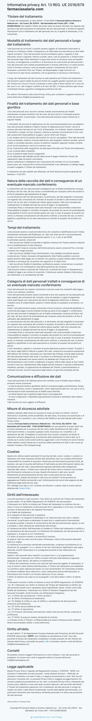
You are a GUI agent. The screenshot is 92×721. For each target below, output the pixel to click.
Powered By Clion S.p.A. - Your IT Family (47, 717)
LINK (47, 641)
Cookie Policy (25, 488)
